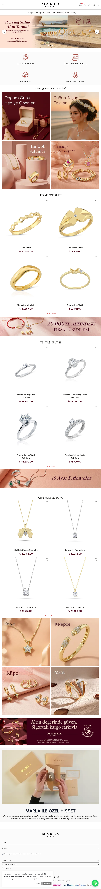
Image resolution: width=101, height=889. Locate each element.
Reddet (37, 883)
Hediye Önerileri (55, 12)
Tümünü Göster (50, 313)
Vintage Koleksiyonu (35, 12)
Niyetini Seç (70, 12)
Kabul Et (47, 883)
